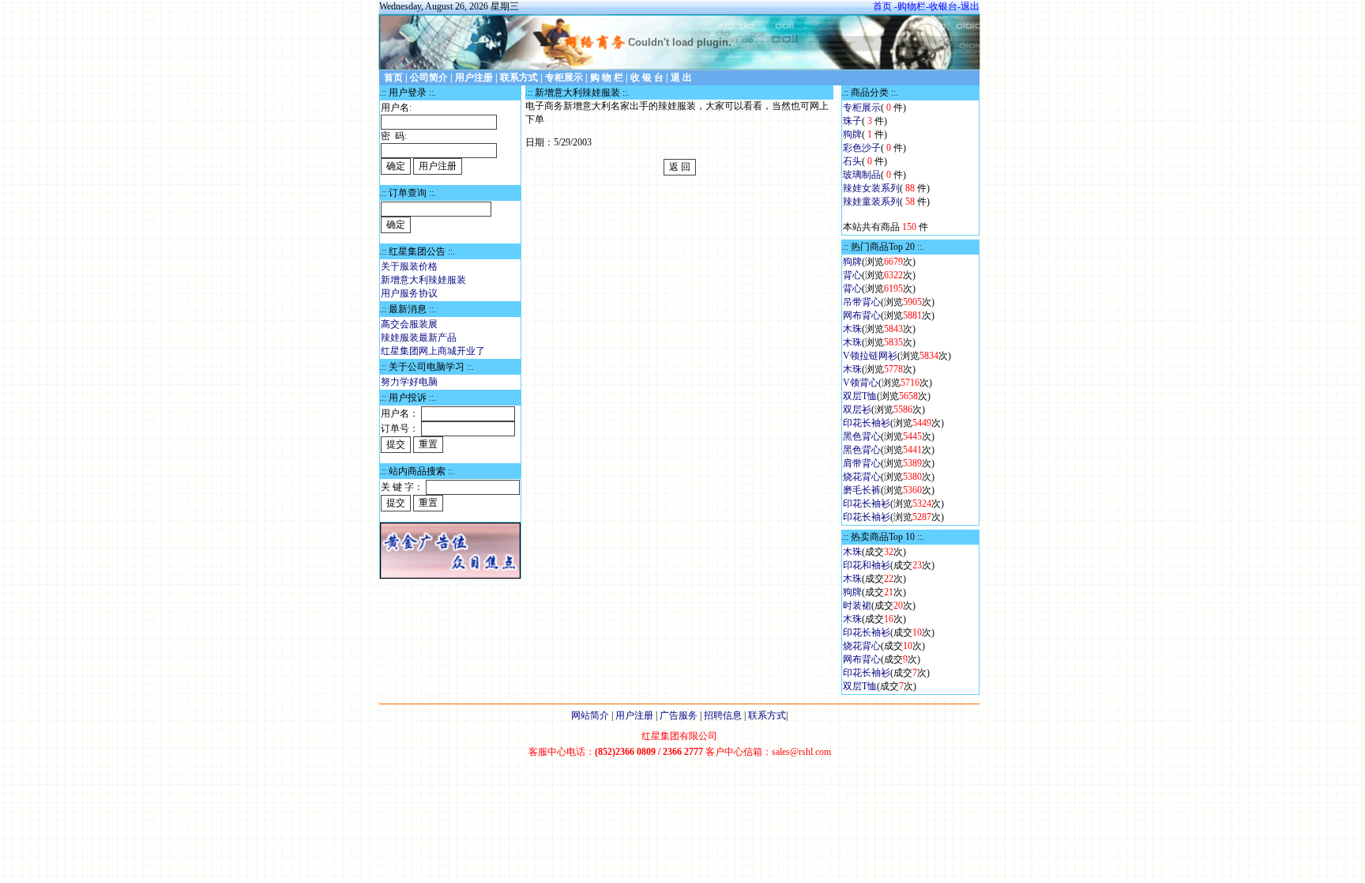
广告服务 (679, 715)
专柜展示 (862, 107)
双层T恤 (860, 396)
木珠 (852, 328)
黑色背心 (862, 436)
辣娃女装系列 (871, 188)
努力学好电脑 (409, 381)
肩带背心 (862, 463)
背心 (852, 275)
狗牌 (852, 134)
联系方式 (767, 715)
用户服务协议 (409, 293)
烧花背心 (862, 476)
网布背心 (862, 315)
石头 (852, 161)
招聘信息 (723, 715)
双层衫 (857, 409)
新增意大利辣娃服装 (423, 279)
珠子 (852, 120)
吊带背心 (862, 302)
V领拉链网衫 (870, 355)
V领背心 (860, 382)
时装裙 (857, 605)
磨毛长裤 (862, 490)
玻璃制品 (862, 174)
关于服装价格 (409, 266)
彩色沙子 (862, 147)
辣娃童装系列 (871, 201)
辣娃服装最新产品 (419, 337)
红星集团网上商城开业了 (433, 351)
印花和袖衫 (866, 565)
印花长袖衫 (866, 422)
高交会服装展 (409, 324)
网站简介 (590, 715)
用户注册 (634, 715)
